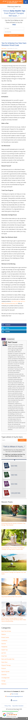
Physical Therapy (6, 665)
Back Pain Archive (6, 631)
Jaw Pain (3, 653)
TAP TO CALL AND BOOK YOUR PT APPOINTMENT (13, 2)
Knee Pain (4, 656)
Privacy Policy (8, 705)
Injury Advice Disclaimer (17, 705)
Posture (3, 668)
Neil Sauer (3, 48)
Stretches (4, 674)
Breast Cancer (5, 637)
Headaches (4, 646)
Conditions (4, 640)
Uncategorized (5, 677)
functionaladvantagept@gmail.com (15, 696)
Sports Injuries (5, 671)
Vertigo (3, 681)
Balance (3, 634)
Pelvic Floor (4, 662)
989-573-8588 (14, 694)
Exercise (3, 643)
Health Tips (4, 650)
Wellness (3, 684)
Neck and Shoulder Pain (7, 659)
